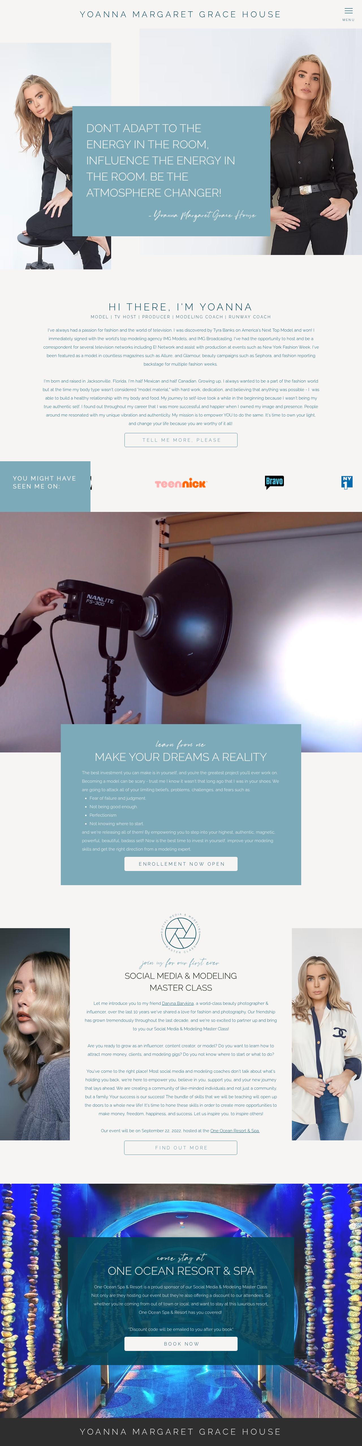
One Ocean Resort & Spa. (235, 1130)
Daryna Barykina (178, 1003)
